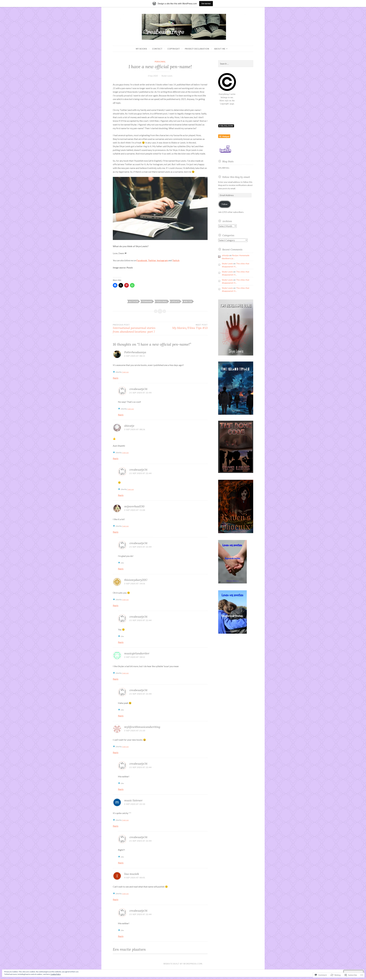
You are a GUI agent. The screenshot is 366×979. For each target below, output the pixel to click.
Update (175, 301)
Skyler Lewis (166, 76)
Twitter (152, 260)
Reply (115, 378)
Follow (224, 204)
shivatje (129, 425)
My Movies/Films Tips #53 (189, 327)
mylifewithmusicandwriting (142, 727)
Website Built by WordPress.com (182, 964)
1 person (125, 372)
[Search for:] (235, 63)
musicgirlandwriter (136, 653)
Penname (147, 301)
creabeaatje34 (138, 389)
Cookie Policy (55, 974)
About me (219, 49)
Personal (160, 61)
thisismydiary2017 (135, 580)
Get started (206, 3)
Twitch (175, 260)
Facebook (142, 260)
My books (141, 49)
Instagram (162, 260)
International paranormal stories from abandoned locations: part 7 (134, 328)
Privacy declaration (197, 49)
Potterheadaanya (135, 352)
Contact (157, 49)
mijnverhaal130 (134, 506)
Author (133, 301)
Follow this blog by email (236, 177)
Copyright (173, 49)
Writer (188, 301)
